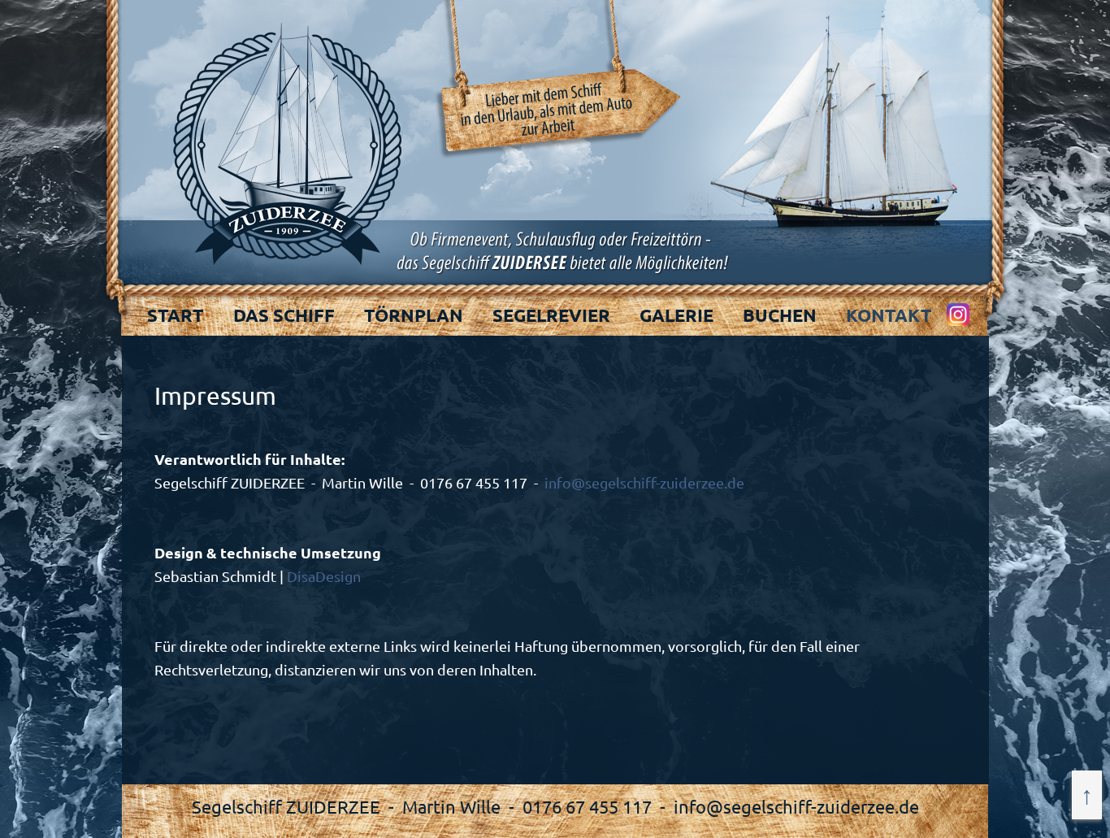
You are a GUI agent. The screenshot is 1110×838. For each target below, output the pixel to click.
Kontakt (889, 315)
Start (175, 315)
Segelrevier (551, 315)
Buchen (780, 315)
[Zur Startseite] (287, 252)
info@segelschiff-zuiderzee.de (644, 482)
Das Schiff (284, 315)
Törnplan (413, 315)
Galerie (676, 315)
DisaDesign (324, 575)
